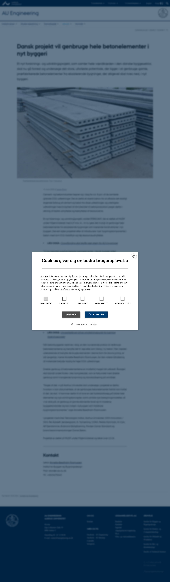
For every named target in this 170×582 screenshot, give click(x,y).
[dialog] (85, 291)
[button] (85, 324)
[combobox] (133, 256)
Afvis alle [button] (71, 314)
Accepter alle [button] (96, 314)
